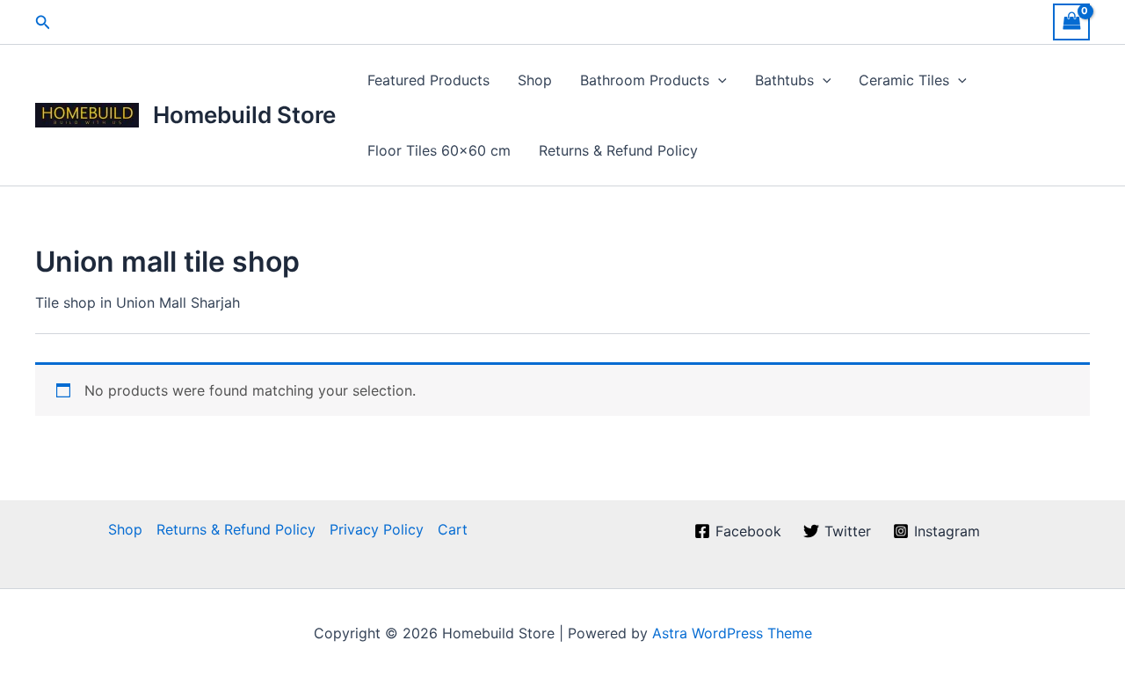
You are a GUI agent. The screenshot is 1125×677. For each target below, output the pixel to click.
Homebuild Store (244, 114)
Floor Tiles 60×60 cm (439, 150)
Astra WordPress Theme (732, 633)
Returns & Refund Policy (618, 150)
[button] (43, 22)
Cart (453, 529)
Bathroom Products (644, 80)
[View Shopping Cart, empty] (1071, 22)
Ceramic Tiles (904, 80)
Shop (535, 80)
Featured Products (428, 80)
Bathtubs (784, 80)
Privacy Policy (377, 529)
